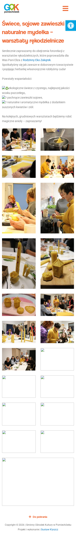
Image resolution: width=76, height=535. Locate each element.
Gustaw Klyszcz (49, 529)
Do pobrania (40, 516)
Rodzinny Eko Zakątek (37, 60)
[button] (70, 25)
